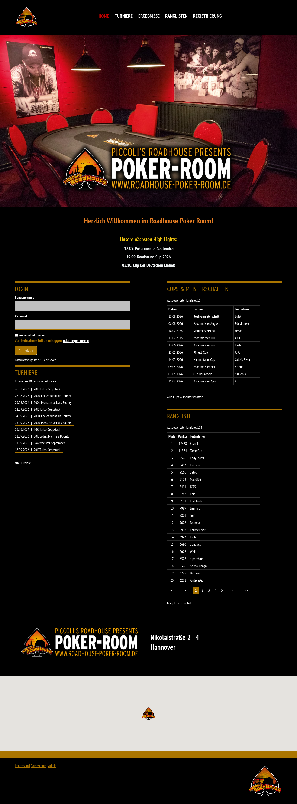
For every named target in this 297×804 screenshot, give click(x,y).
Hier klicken (48, 360)
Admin (52, 765)
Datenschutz (38, 765)
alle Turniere (23, 463)
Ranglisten (176, 16)
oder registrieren (76, 340)
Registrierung (207, 16)
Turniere (124, 16)
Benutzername (24, 297)
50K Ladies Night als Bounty (51, 436)
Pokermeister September (49, 443)
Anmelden (26, 350)
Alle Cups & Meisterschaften (185, 397)
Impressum (22, 765)
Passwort (21, 316)
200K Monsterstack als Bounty (52, 402)
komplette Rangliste (180, 603)
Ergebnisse (149, 16)
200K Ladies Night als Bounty (52, 395)
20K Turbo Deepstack (47, 389)
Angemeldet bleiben (32, 335)
